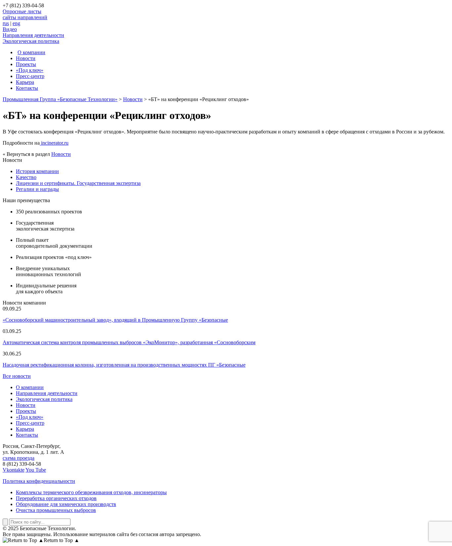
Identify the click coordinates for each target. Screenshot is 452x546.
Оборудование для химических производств (66, 504)
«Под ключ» (29, 70)
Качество (26, 177)
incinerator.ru (54, 143)
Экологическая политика (31, 41)
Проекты (26, 64)
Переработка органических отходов (56, 498)
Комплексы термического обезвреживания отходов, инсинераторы (91, 492)
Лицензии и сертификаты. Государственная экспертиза (78, 183)
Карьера (25, 82)
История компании (37, 171)
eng (16, 23)
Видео (10, 29)
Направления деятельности (33, 35)
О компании (31, 52)
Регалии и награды (37, 189)
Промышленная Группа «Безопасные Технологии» (60, 99)
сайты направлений (25, 17)
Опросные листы (22, 11)
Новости (25, 58)
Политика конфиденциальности (39, 481)
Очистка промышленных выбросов (56, 510)
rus (6, 23)
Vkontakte (13, 470)
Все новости (17, 376)
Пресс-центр (30, 76)
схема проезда (18, 458)
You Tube (35, 470)
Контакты (27, 88)
